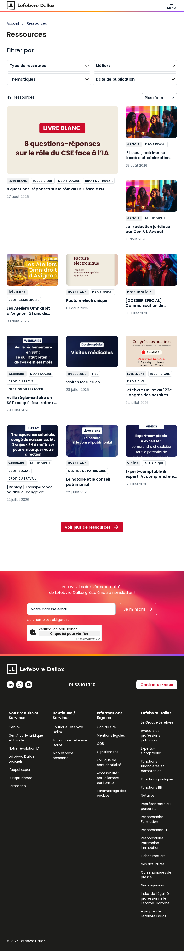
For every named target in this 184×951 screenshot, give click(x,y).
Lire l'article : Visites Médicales (92, 366)
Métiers (103, 65)
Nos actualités (153, 864)
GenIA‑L (15, 727)
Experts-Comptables (151, 751)
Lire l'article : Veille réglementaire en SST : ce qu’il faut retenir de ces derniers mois (32, 376)
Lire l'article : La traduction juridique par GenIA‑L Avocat (151, 213)
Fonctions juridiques (157, 779)
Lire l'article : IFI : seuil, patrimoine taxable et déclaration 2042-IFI (151, 139)
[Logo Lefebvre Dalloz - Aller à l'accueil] (31, 5)
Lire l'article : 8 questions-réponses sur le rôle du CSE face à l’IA (62, 155)
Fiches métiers (153, 855)
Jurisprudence (20, 777)
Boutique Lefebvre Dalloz (68, 729)
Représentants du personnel (156, 806)
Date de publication (115, 79)
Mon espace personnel (63, 755)
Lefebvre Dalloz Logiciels (21, 759)
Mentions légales (111, 735)
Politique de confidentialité (109, 762)
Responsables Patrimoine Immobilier (152, 843)
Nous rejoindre (153, 885)
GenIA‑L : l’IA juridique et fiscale (26, 738)
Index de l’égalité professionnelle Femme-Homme (155, 898)
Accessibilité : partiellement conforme (108, 778)
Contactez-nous (156, 684)
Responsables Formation (152, 819)
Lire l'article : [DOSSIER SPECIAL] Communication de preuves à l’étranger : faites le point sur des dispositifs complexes (151, 287)
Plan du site (106, 727)
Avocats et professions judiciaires (150, 735)
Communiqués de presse (156, 874)
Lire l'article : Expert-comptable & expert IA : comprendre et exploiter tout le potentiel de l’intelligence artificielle (151, 458)
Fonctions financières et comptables (152, 766)
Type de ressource (28, 65)
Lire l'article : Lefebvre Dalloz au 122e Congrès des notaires (151, 372)
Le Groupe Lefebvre (157, 722)
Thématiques (22, 79)
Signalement (107, 751)
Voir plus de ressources (88, 527)
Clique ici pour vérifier (69, 633)
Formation (17, 786)
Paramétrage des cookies (111, 793)
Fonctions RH (151, 787)
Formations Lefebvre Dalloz (70, 742)
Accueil (13, 23)
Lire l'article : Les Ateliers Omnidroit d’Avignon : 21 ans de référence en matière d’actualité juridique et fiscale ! (32, 291)
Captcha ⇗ (88, 639)
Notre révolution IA (24, 748)
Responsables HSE (155, 830)
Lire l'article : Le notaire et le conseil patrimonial (92, 462)
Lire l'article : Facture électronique (92, 284)
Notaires (148, 795)
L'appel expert (20, 769)
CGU (100, 743)
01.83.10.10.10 (82, 685)
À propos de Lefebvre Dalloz (153, 913)
